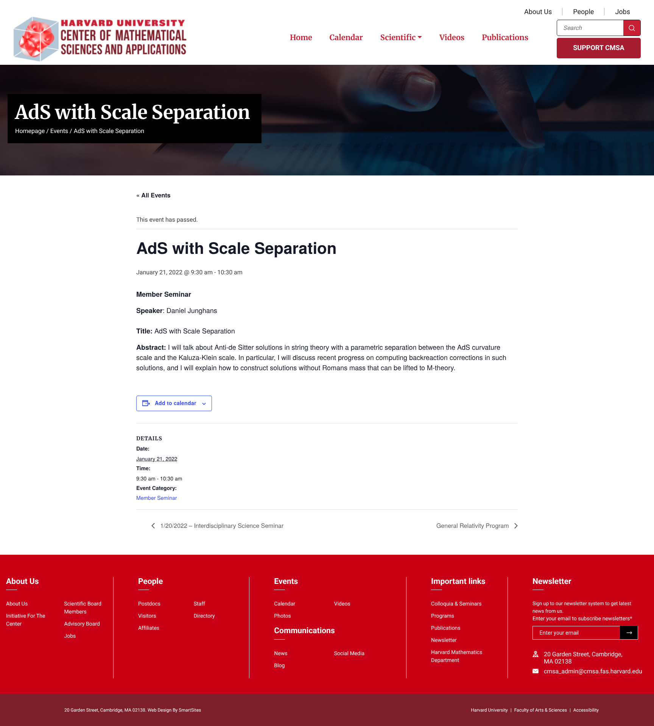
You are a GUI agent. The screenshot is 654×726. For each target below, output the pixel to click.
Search (631, 28)
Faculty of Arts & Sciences (540, 710)
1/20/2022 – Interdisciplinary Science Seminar (221, 525)
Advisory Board (82, 624)
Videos (451, 37)
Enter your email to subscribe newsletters (582, 619)
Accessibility (586, 710)
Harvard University (489, 710)
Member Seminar (156, 497)
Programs (442, 616)
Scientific (398, 37)
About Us (538, 12)
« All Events (153, 195)
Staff (199, 604)
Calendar (346, 37)
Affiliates (148, 628)
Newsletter (444, 640)
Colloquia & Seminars (456, 604)
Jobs (622, 12)
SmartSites (190, 710)
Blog (279, 666)
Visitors (147, 616)
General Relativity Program (473, 525)
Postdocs (149, 604)
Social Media (349, 654)
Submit (629, 632)
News (280, 654)
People (583, 12)
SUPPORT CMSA (598, 48)
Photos (282, 616)
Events (59, 131)
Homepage (30, 131)
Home (301, 37)
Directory (204, 616)
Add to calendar (175, 403)
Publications (505, 37)
